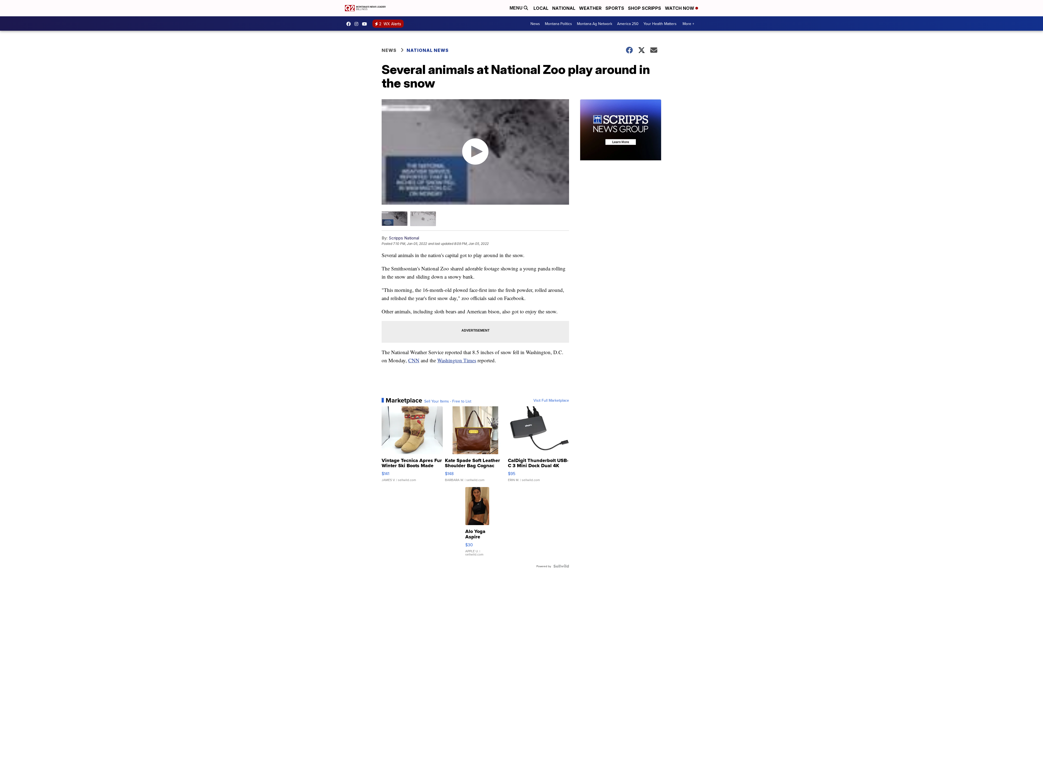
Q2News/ (349, 24)
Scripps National (404, 238)
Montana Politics (558, 23)
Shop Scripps (644, 8)
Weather (590, 8)
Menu (517, 8)
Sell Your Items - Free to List (447, 401)
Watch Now (680, 8)
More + (688, 23)
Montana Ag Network (594, 23)
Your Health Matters (660, 23)
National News (428, 50)
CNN (413, 360)
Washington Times (456, 360)
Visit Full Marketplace (551, 400)
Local (540, 8)
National (563, 8)
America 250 (628, 23)
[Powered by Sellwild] (561, 566)
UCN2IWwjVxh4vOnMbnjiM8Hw (366, 24)
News (535, 23)
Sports (614, 8)
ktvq (357, 24)
